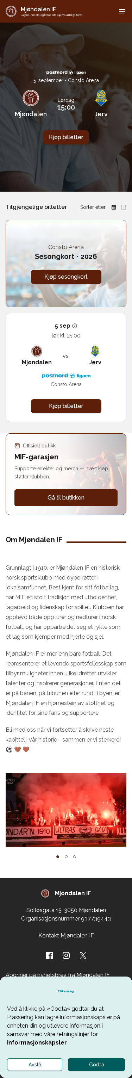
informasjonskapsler (37, 1042)
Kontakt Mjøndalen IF (66, 935)
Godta (96, 1064)
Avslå (35, 1064)
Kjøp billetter (66, 137)
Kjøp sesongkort (66, 276)
